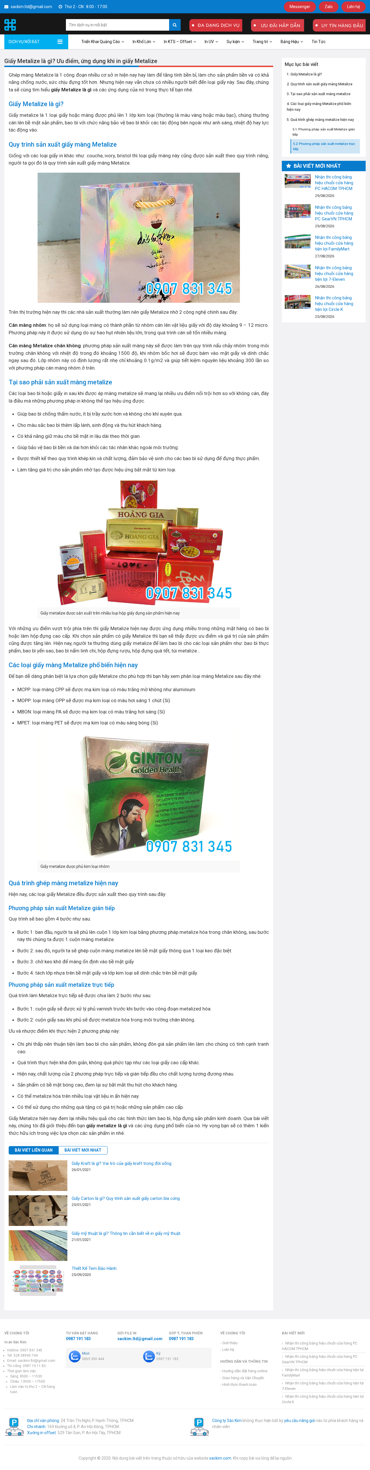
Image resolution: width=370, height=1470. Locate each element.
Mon (86, 1353)
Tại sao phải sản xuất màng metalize (320, 94)
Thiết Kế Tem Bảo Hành (94, 1268)
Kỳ (158, 1353)
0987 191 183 (78, 1338)
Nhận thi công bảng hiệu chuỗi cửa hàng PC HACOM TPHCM (298, 181)
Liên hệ (353, 6)
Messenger (300, 6)
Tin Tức (318, 41)
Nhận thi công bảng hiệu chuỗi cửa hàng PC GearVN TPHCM (298, 211)
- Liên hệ (227, 1349)
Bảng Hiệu (290, 41)
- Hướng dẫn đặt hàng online (243, 1371)
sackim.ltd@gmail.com (31, 6)
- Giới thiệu (229, 1343)
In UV (209, 41)
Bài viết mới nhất (82, 1150)
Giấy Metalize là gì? (306, 74)
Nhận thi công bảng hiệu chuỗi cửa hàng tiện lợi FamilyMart (298, 241)
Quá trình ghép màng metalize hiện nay (322, 119)
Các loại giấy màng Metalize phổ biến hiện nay (319, 107)
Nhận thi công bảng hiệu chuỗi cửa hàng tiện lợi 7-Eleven (298, 271)
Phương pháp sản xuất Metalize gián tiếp (324, 131)
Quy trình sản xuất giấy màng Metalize (321, 84)
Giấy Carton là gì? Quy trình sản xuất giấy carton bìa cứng (126, 1198)
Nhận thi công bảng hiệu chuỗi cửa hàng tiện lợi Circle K (298, 302)
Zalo (329, 6)
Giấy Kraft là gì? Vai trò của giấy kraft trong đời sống (121, 1163)
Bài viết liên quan (34, 1150)
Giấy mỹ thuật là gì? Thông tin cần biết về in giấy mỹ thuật (126, 1233)
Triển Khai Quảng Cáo (100, 41)
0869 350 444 (93, 1359)
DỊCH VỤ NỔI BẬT (24, 41)
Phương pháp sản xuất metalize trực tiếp (324, 146)
